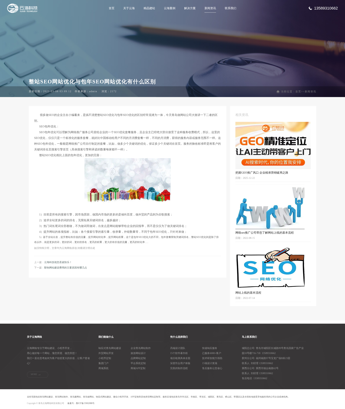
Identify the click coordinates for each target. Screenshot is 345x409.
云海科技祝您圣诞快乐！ (58, 262)
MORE (34, 374)
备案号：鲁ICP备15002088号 (81, 403)
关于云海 (129, 8)
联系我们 (230, 8)
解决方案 (190, 8)
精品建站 (149, 8)
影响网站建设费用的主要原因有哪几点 (65, 267)
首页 (111, 8)
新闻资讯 (210, 8)
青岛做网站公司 (182, 114)
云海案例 (169, 8)
